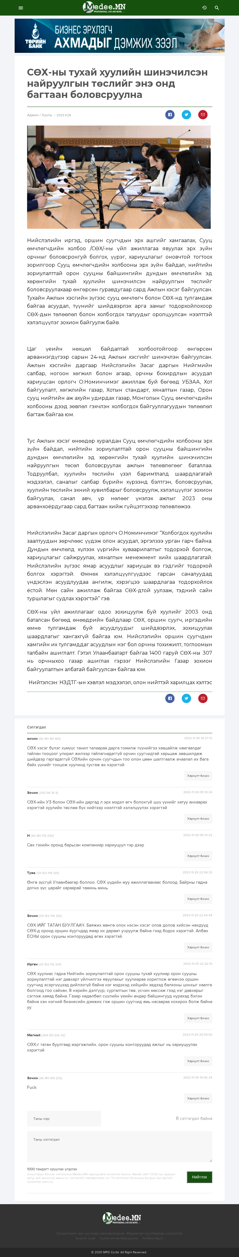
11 (214, 48)
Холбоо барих (152, 1238)
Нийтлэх (199, 1177)
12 (221, 48)
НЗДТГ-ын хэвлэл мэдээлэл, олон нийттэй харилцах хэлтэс (135, 682)
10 (207, 48)
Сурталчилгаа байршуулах (119, 1238)
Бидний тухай (86, 1238)
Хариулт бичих (198, 776)
